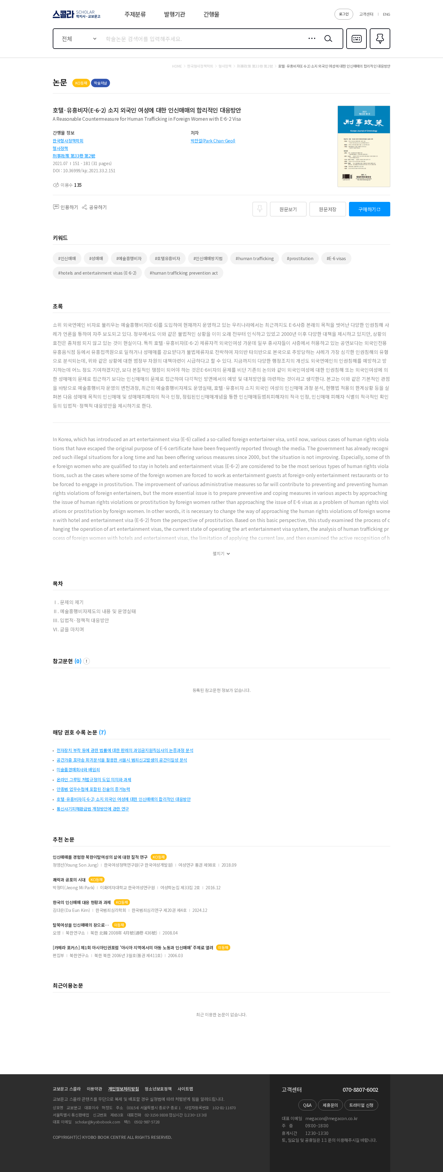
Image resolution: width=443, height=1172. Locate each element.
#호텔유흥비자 (167, 258)
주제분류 (135, 14)
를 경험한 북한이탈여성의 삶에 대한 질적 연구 (100, 857)
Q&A (307, 1105)
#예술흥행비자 (129, 258)
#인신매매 (67, 258)
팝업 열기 (86, 661)
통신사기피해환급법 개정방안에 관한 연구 (93, 809)
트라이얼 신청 (361, 1105)
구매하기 (367, 209)
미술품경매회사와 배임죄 (78, 769)
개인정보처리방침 (123, 1089)
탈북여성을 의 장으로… (81, 925)
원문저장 (328, 209)
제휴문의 (330, 1105)
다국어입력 (356, 48)
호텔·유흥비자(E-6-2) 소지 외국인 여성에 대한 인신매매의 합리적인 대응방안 (124, 799)
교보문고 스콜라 (67, 1089)
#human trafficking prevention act (184, 273)
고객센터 (366, 14)
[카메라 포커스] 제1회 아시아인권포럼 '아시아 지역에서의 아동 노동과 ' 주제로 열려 (133, 948)
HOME (177, 66)
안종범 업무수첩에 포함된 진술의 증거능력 (93, 789)
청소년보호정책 (158, 1089)
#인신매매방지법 (208, 258)
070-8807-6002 (360, 1089)
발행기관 (174, 14)
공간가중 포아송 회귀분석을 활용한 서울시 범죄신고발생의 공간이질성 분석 (122, 760)
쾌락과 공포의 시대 (69, 880)
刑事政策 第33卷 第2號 (74, 156)
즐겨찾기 (379, 48)
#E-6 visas (336, 258)
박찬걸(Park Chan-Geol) (213, 141)
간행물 (211, 14)
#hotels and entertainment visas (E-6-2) (97, 273)
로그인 (344, 13)
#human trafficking (255, 258)
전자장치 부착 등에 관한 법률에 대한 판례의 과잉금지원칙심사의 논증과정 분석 (125, 750)
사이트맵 (185, 1089)
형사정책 (60, 148)
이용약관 (94, 1089)
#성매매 (96, 258)
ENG (386, 14)
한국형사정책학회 (68, 141)
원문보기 (288, 209)
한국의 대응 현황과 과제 (82, 902)
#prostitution (300, 258)
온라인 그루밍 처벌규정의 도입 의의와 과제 (94, 779)
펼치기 (219, 553)
